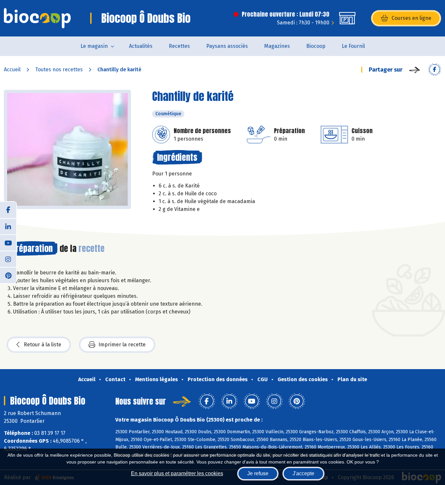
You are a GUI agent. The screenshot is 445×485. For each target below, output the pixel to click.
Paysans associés (227, 46)
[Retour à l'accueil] (37, 18)
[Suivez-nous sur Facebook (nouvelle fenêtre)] (8, 210)
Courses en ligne (411, 18)
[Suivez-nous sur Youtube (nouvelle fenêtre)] (8, 242)
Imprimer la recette (122, 344)
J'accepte (303, 473)
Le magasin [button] (94, 46)
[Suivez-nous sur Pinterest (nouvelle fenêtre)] (8, 275)
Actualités (140, 46)
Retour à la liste (42, 344)
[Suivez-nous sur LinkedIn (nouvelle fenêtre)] (8, 226)
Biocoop (315, 46)
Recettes (179, 46)
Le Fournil (353, 46)
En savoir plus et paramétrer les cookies (177, 473)
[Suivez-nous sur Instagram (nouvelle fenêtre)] (8, 259)
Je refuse (257, 473)
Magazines (277, 46)
